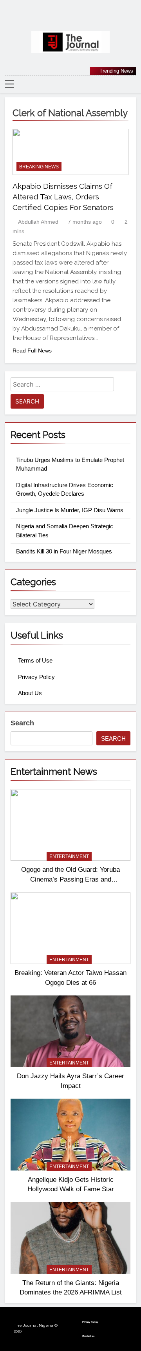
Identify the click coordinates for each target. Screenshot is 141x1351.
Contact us (88, 1336)
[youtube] (89, 18)
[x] (70, 18)
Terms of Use (35, 660)
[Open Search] (134, 83)
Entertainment (69, 856)
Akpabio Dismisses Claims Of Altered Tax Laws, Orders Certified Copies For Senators (63, 197)
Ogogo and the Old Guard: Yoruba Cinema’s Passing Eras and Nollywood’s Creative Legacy (70, 879)
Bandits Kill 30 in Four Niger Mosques (64, 551)
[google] (80, 18)
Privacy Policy (36, 677)
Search (22, 723)
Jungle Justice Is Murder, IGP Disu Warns (69, 510)
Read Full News (32, 350)
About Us (30, 693)
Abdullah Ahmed (38, 222)
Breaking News (39, 167)
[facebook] (51, 18)
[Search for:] (62, 385)
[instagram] (61, 18)
